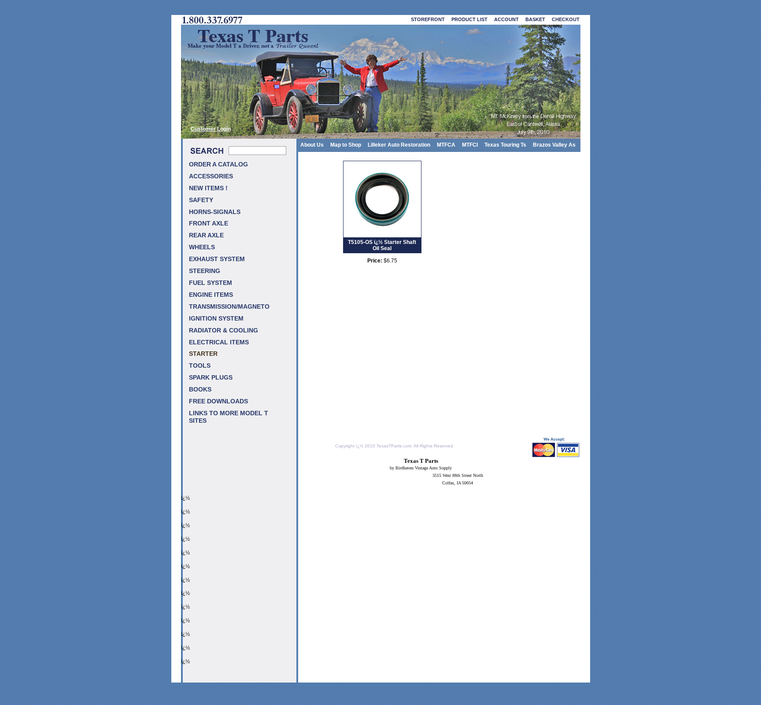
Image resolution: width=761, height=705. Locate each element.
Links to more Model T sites (228, 417)
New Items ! (208, 188)
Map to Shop (345, 145)
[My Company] (380, 82)
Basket (535, 19)
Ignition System (216, 318)
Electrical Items (219, 342)
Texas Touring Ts (505, 145)
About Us (312, 145)
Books (200, 389)
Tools (200, 365)
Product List (469, 19)
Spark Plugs (211, 377)
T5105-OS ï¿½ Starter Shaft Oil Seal (382, 245)
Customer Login (211, 129)
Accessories (211, 176)
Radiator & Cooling (223, 330)
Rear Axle (206, 235)
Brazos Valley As (554, 145)
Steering (204, 271)
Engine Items (211, 295)
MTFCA (446, 145)
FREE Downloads (218, 401)
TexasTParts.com (394, 445)
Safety (201, 200)
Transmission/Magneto (229, 306)
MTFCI (470, 145)
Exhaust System (217, 259)
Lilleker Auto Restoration (399, 145)
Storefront (428, 19)
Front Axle (208, 223)
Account (506, 19)
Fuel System (210, 283)
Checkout (566, 19)
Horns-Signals (214, 212)
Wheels (202, 247)
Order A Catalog (218, 164)
